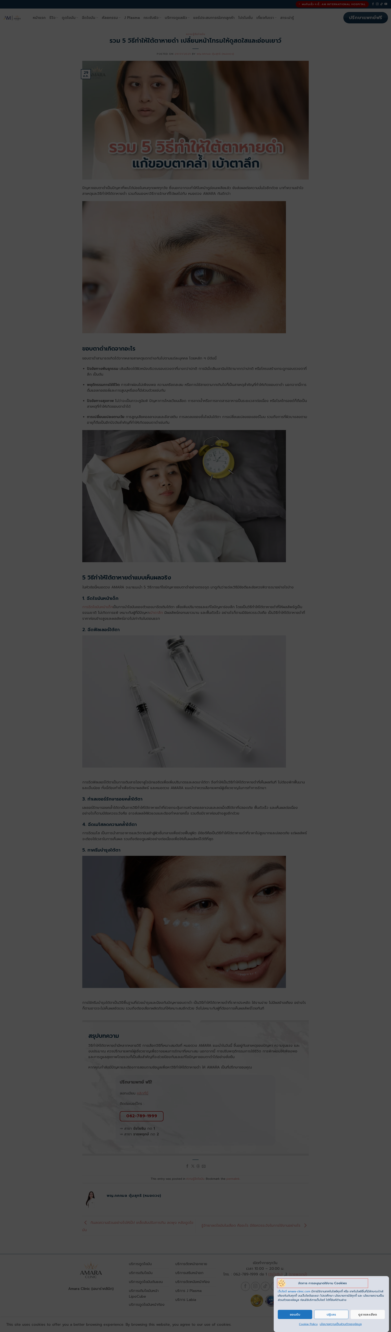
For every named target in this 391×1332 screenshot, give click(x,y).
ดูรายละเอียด (367, 1314)
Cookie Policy (308, 1324)
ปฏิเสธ (331, 1314)
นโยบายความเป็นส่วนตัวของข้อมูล (341, 1324)
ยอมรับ (295, 1314)
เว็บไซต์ (283, 1291)
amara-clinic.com (299, 1291)
